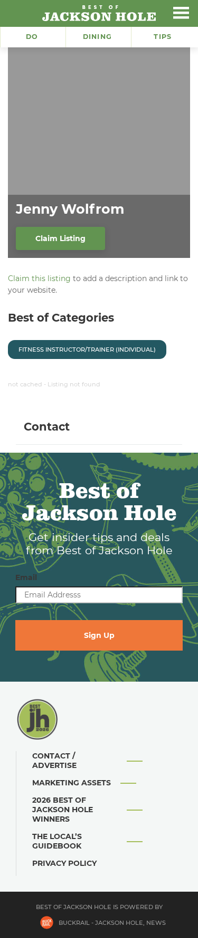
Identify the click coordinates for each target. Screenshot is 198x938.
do (32, 37)
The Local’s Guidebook (57, 841)
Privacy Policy (64, 863)
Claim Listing (60, 238)
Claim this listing (39, 278)
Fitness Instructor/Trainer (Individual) (87, 349)
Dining (97, 37)
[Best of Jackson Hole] (99, 13)
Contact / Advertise (54, 760)
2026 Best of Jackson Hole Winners (62, 809)
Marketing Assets (71, 782)
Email (26, 577)
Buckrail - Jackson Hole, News (112, 922)
